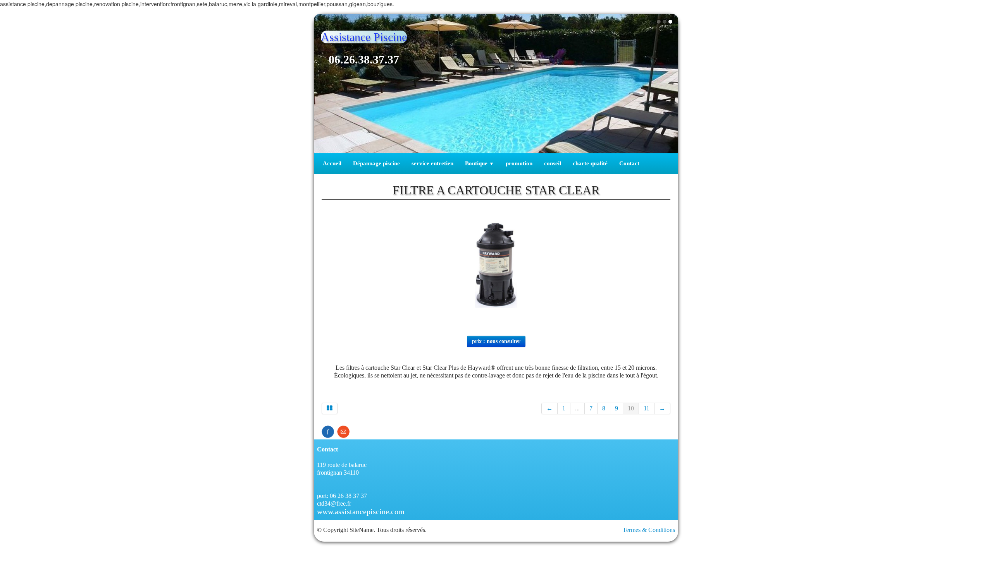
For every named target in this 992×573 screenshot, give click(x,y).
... (577, 408)
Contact (629, 163)
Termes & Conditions (649, 530)
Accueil (332, 163)
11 (646, 408)
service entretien (432, 163)
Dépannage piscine (376, 163)
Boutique (479, 163)
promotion (519, 163)
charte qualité (590, 163)
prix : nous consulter (496, 341)
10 (631, 408)
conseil (552, 163)
